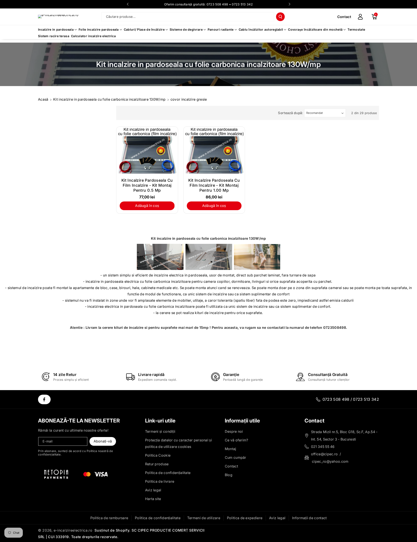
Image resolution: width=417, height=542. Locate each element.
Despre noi (234, 431)
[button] (374, 17)
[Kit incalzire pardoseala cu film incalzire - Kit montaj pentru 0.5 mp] (147, 150)
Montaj (230, 449)
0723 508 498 (217, 4)
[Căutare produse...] (280, 16)
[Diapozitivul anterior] (127, 4)
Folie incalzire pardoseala (99, 29)
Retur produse (157, 464)
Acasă (43, 99)
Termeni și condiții (160, 431)
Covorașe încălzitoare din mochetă (315, 29)
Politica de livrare (159, 481)
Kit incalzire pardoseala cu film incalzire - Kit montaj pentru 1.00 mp (214, 185)
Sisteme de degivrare (186, 29)
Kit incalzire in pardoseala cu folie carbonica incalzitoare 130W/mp (109, 99)
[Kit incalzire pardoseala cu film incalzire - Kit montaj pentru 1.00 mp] (214, 150)
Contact (231, 466)
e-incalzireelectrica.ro (73, 530)
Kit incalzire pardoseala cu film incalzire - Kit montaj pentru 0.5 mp (147, 185)
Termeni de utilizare (203, 518)
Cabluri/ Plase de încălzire (144, 29)
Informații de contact (309, 518)
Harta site (153, 499)
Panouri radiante (221, 29)
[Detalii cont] (360, 17)
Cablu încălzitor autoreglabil (261, 29)
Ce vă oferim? (236, 440)
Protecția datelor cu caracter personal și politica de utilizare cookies (178, 443)
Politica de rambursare (109, 518)
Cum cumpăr (235, 457)
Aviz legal (153, 490)
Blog (228, 475)
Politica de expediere (244, 518)
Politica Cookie (158, 455)
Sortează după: (290, 113)
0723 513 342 (242, 4)
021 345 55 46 (323, 446)
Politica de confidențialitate (168, 473)
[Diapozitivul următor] (289, 4)
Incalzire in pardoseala (56, 29)
